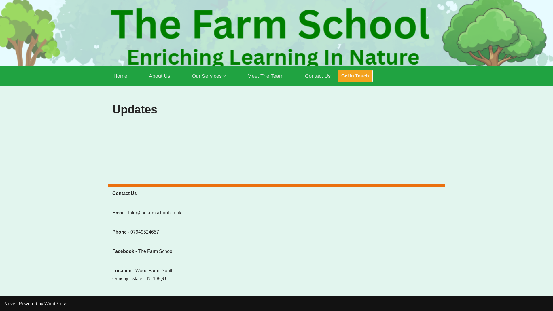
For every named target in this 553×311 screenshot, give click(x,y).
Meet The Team (265, 76)
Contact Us (318, 76)
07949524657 (144, 232)
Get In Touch (355, 75)
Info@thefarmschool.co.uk (154, 212)
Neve (9, 303)
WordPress (55, 303)
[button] (224, 76)
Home (120, 76)
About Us (159, 76)
